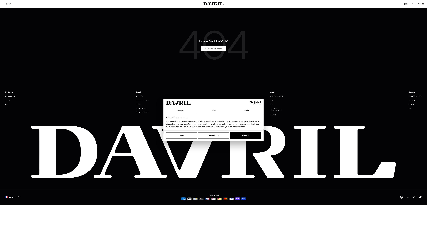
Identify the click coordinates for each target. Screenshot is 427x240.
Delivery (412, 100)
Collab (138, 104)
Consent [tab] (180, 110)
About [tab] (246, 110)
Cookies (273, 114)
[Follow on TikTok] (420, 197)
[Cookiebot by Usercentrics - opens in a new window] (251, 103)
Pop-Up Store (140, 108)
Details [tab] (213, 110)
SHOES (7, 100)
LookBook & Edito (142, 112)
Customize (212, 135)
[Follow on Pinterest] (414, 197)
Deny (182, 135)
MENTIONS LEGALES (276, 96)
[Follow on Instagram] (401, 197)
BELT (6, 104)
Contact (412, 104)
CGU (271, 104)
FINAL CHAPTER (10, 96)
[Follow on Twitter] (407, 197)
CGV (271, 100)
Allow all (245, 135)
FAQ (410, 108)
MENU (8, 4)
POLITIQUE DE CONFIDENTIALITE (275, 109)
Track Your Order (415, 96)
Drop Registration (142, 100)
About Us (139, 96)
